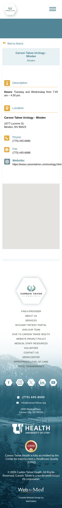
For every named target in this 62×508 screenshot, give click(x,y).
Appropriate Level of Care (31, 361)
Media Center (31, 357)
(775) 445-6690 (21, 141)
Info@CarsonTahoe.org (33, 402)
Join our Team (31, 329)
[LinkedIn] (42, 382)
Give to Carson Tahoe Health (31, 334)
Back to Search (15, 43)
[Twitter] (31, 382)
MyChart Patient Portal (31, 325)
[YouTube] (53, 382)
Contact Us (31, 352)
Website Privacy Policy (31, 339)
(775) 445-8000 (33, 397)
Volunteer (31, 348)
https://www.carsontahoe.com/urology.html (37, 164)
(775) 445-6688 (21, 152)
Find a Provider (31, 311)
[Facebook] (9, 382)
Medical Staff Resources (31, 343)
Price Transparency (31, 366)
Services (31, 320)
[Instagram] (20, 382)
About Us (31, 316)
